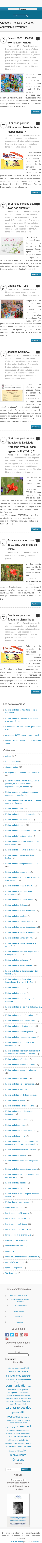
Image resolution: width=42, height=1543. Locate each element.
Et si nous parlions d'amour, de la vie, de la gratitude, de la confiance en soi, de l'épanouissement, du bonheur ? (22, 784)
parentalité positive (18, 1407)
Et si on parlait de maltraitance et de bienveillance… (19, 1044)
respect (25, 1426)
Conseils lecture (11, 767)
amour (12, 1371)
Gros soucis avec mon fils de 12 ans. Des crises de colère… (23, 545)
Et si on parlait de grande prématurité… (20, 911)
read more (36, 112)
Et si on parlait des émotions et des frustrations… (19, 1112)
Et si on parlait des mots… (15, 1125)
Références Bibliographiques (19, 1295)
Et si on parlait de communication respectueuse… (18, 892)
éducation (27, 1447)
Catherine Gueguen (23, 1379)
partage (9, 1420)
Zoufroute (19, 1447)
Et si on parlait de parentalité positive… (20, 1065)
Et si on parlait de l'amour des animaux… (21, 927)
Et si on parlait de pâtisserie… (17, 1078)
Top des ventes (11, 1273)
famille (14, 1390)
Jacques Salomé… (19, 351)
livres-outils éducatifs (19, 1398)
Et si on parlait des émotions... (26, 376)
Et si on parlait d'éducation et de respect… (22, 850)
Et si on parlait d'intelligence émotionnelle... (22, 364)
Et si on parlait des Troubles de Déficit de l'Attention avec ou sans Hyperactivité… (21, 1143)
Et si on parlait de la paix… (16, 993)
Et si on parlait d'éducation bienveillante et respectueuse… (22, 843)
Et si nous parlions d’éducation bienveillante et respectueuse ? (23, 127)
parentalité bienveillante (18, 1404)
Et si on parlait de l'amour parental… (19, 938)
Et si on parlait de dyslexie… (16, 905)
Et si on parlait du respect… (16, 1183)
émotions (18, 1459)
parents (26, 1417)
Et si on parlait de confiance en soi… (19, 900)
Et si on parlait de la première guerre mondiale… (19, 1000)
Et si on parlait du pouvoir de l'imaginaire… (22, 1161)
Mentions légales (19, 1311)
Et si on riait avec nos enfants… (17, 1202)
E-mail (18, 1352)
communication (16, 1385)
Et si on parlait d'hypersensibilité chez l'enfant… (20, 856)
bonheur (26, 1375)
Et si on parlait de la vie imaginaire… (19, 1032)
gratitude (25, 1390)
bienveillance (13, 1375)
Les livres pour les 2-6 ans (15, 1218)
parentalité (19, 1401)
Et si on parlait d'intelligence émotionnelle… (22, 864)
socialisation (10, 1437)
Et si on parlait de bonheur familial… (19, 886)
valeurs (22, 1443)
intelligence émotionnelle (18, 1392)
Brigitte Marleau (10, 1379)
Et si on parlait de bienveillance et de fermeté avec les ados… (23, 879)
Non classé (9, 1251)
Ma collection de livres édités (16, 1240)
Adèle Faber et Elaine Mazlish (16, 1368)
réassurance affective (14, 1434)
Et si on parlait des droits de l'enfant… (20, 1106)
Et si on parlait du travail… (15, 1188)
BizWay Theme (17, 1542)
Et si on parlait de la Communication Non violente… (21, 972)
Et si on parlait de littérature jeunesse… (20, 1037)
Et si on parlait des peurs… (16, 1136)
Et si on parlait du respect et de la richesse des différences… (22, 1176)
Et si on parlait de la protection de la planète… (23, 1007)
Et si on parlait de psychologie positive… (21, 1095)
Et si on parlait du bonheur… (16, 1155)
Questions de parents (30, 295)
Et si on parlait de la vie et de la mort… (20, 1026)
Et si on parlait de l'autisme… (16, 960)
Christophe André (18, 1382)
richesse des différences (18, 1430)
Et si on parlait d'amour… (15, 825)
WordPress (37, 1542)
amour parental (22, 1372)
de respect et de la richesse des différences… (23, 772)
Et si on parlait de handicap (16, 916)
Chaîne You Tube (18, 285)
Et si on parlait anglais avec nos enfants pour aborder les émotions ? (23, 801)
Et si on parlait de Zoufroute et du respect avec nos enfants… (21, 719)
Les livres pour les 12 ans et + (17, 1213)
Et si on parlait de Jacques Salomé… (20, 921)
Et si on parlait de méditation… (17, 1059)
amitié (26, 1368)
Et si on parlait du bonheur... (26, 229)
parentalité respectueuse (15, 1262)
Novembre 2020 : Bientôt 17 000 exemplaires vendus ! (23, 742)
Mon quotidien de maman (15, 1246)
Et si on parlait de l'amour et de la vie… (20, 932)
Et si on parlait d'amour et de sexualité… (21, 814)
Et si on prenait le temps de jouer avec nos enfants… (22, 1195)
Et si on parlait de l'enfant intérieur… (19, 965)
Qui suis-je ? (19, 1316)
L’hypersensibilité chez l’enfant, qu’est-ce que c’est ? (23, 728)
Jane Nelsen (23, 1396)
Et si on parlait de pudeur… (16, 1100)
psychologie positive (12, 1427)
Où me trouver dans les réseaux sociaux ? (22, 1257)
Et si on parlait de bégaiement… (18, 872)
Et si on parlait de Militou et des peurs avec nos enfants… (22, 711)
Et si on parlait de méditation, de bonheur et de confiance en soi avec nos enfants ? (22, 1052)
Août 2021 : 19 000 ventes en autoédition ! (22, 735)
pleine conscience (19, 1420)
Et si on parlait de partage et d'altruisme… (21, 1070)
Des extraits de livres (20, 1305)
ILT (18, 46)
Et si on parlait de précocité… (17, 1089)
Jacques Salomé (12, 1396)
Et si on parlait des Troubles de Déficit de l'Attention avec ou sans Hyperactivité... (22, 460)
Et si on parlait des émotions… (17, 1120)
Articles (34, 46)
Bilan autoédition (12, 49)
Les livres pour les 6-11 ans (16, 1224)
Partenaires (19, 1322)
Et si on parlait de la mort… (16, 988)
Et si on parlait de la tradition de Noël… (20, 1021)
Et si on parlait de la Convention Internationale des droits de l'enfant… (20, 980)
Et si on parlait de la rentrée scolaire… (20, 1015)
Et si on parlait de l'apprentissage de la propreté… (20, 944)
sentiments (26, 1434)
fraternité (19, 1389)
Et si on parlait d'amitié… (15, 809)
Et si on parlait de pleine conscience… (20, 1084)
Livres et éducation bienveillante (18, 147)
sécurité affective (22, 1437)
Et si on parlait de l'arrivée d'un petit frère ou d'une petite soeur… (22, 953)
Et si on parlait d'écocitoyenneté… (18, 836)
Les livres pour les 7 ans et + (16, 1229)
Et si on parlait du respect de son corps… (21, 1169)
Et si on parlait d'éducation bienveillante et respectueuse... (22, 138)
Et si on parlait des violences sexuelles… (21, 1150)
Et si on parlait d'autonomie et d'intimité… (21, 831)
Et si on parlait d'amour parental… (18, 820)
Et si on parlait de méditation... (26, 144)
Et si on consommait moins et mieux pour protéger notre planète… (21, 793)
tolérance (12, 1440)
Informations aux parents (15, 469)
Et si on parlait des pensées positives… (21, 1131)
